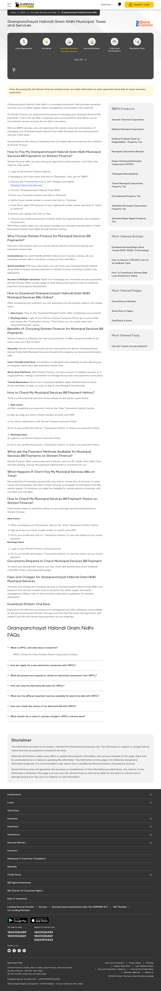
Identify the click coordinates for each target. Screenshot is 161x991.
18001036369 (16, 936)
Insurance (12, 819)
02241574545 (43, 940)
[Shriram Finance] (24, 5)
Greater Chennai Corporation (128, 120)
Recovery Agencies (132, 972)
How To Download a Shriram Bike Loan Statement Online (129, 274)
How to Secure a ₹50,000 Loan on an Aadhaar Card (130, 261)
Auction (43, 907)
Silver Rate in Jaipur (122, 311)
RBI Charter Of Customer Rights (24, 891)
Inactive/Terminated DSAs (142, 969)
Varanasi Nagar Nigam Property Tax (129, 220)
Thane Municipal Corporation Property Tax (127, 185)
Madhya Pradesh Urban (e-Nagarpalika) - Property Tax (127, 140)
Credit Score (14, 875)
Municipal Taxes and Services (26, 185)
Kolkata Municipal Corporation (128, 129)
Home (13, 13)
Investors (12, 851)
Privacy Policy (135, 963)
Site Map (150, 963)
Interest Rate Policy (121, 966)
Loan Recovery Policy (144, 966)
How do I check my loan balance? (129, 346)
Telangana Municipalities (125, 174)
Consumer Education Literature (111, 969)
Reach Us (149, 972)
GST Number (120, 907)
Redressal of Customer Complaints (26, 859)
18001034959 (16, 932)
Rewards (12, 867)
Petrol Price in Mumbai (124, 301)
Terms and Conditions (114, 963)
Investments (14, 794)
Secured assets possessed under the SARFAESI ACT (80, 907)
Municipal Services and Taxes (43, 13)
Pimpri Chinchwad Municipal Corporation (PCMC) (126, 162)
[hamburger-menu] (11, 4)
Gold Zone (13, 811)
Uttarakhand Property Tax (126, 196)
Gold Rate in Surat (122, 321)
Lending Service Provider (20, 907)
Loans (10, 803)
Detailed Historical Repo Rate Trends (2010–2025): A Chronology (130, 249)
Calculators (13, 835)
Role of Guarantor (17, 899)
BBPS (23, 13)
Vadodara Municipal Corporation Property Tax (129, 207)
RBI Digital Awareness (19, 883)
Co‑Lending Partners (18, 910)
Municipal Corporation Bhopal (128, 152)
